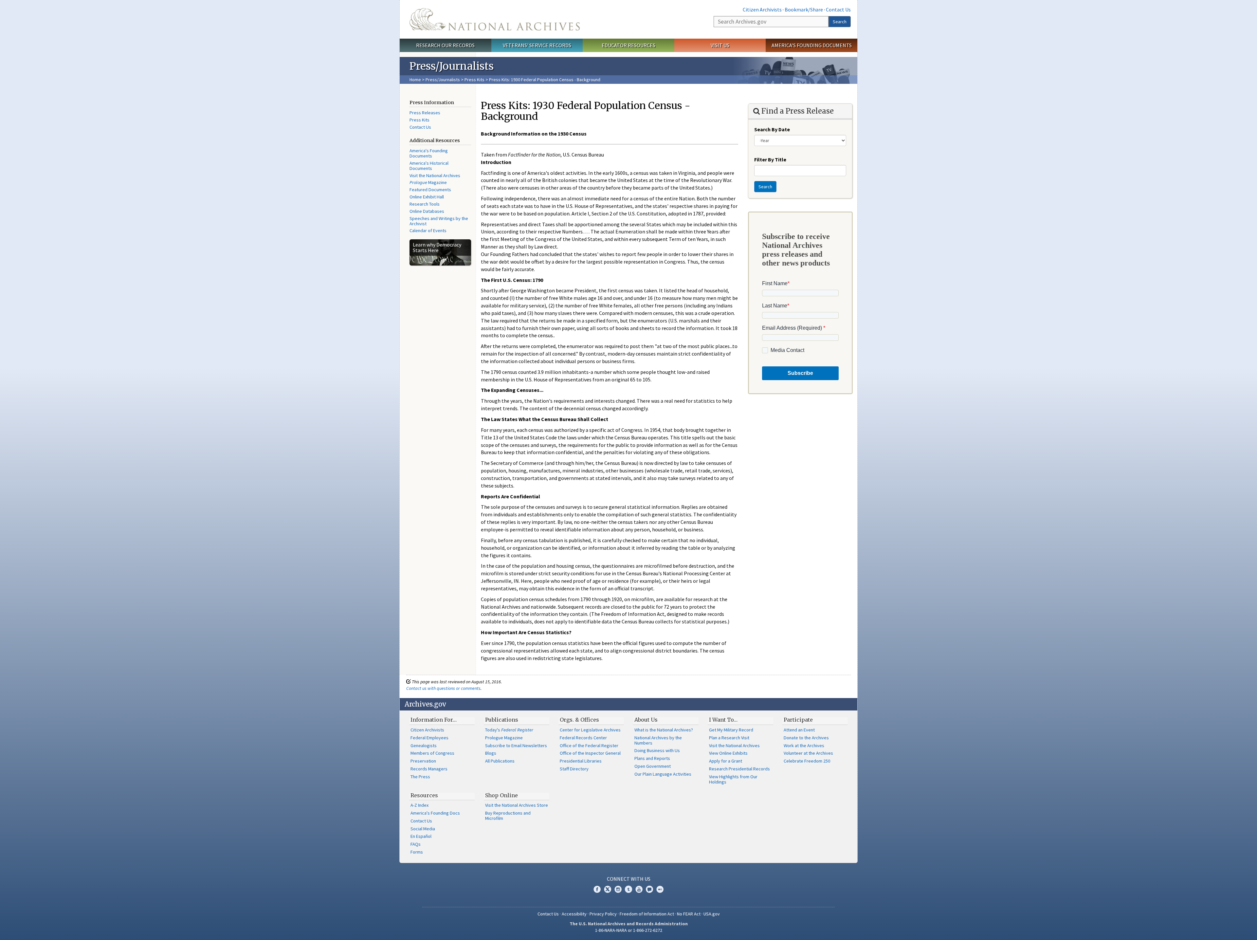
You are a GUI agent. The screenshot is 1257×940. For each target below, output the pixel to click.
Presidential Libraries (581, 761)
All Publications (500, 761)
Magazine (428, 182)
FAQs (415, 844)
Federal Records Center (583, 738)
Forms (416, 852)
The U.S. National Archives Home (495, 19)
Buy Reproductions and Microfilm (508, 815)
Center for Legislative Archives (590, 730)
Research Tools (425, 204)
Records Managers (428, 769)
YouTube (639, 889)
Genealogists (423, 745)
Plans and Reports (652, 758)
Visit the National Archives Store (516, 805)
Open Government (652, 766)
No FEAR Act (689, 914)
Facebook (597, 889)
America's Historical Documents (429, 165)
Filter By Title (770, 159)
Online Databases (427, 211)
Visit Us (720, 45)
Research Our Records (445, 45)
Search (840, 22)
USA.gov (711, 914)
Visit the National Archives (435, 175)
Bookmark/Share (804, 9)
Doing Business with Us (657, 750)
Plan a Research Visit (729, 738)
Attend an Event (799, 730)
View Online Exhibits (728, 753)
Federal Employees (429, 738)
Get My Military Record (731, 730)
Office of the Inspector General (590, 753)
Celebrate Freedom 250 (807, 761)
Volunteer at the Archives (808, 753)
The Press (420, 777)
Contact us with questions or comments (443, 688)
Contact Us (838, 9)
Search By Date (772, 129)
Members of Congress (432, 753)
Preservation (423, 761)
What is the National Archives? (663, 730)
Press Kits (474, 80)
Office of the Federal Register (589, 745)
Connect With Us (628, 878)
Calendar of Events (428, 230)
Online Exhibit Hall (427, 197)
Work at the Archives (804, 745)
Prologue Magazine (504, 738)
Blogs (490, 753)
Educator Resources (628, 45)
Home (415, 80)
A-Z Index (419, 805)
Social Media (422, 829)
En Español (420, 836)
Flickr (660, 889)
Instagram (618, 889)
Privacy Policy (603, 914)
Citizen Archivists (762, 9)
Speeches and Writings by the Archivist (439, 221)
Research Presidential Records (739, 769)
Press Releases (425, 113)
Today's (509, 730)
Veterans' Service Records (537, 45)
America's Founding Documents (812, 45)
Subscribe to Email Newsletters (516, 745)
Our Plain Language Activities (662, 774)
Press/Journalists (443, 80)
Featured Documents (430, 190)
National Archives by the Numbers (658, 740)
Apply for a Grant (725, 761)
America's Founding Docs (435, 813)
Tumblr (628, 889)
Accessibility (574, 914)
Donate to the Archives (806, 738)
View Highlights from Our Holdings (733, 779)
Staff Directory (574, 769)
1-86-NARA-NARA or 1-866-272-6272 (628, 930)
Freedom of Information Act (647, 914)
